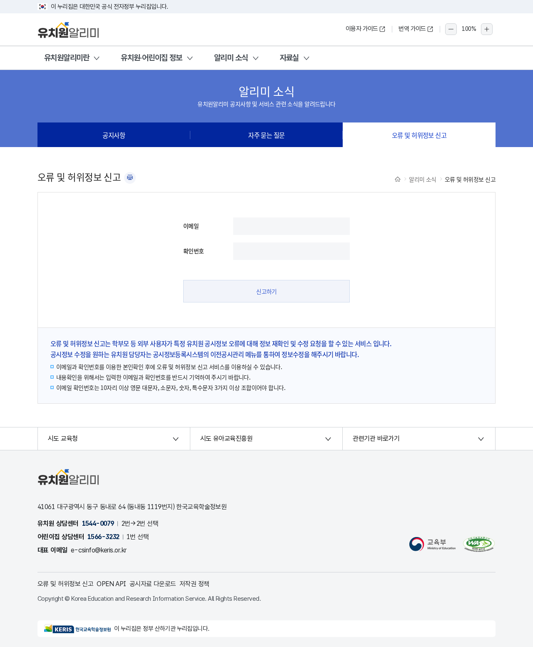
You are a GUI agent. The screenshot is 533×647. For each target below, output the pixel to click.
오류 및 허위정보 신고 (419, 135)
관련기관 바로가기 (376, 438)
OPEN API (111, 584)
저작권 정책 (194, 584)
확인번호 (193, 251)
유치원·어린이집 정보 (151, 57)
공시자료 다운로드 (153, 584)
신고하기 (266, 291)
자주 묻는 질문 (266, 135)
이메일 (191, 226)
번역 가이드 (412, 28)
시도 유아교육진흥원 (226, 438)
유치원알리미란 (66, 57)
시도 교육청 (63, 438)
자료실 (289, 57)
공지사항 (113, 135)
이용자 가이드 (362, 28)
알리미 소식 (231, 57)
